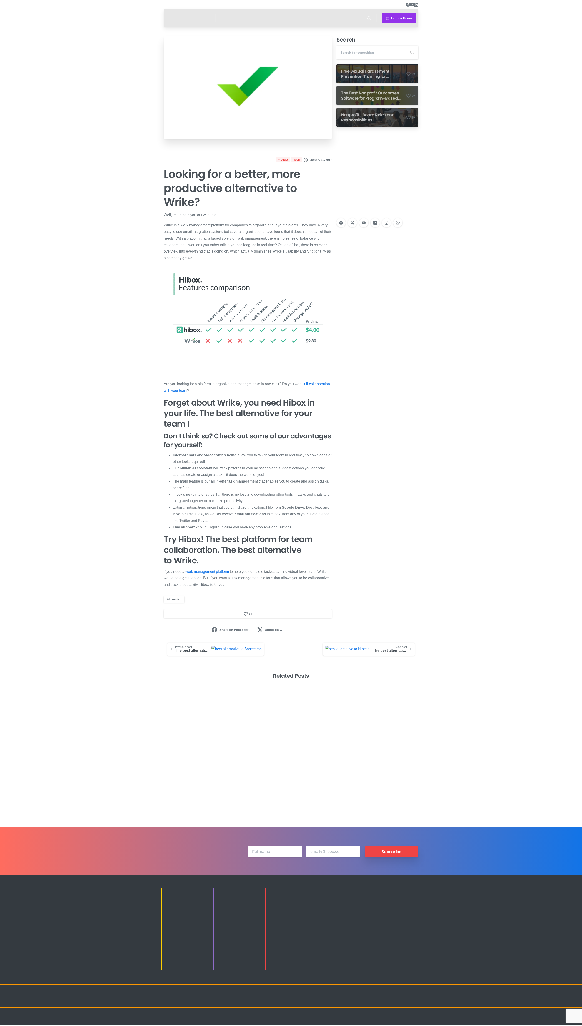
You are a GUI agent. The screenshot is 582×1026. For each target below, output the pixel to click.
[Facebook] (408, 5)
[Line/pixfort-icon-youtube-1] (395, 1000)
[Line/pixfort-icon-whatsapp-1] (413, 1000)
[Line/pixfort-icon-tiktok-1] (404, 1000)
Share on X (273, 630)
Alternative (174, 599)
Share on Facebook (234, 630)
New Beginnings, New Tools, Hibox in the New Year (258, 782)
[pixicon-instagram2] (368, 1000)
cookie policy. (323, 1021)
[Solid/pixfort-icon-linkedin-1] (386, 1000)
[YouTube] (412, 5)
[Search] (369, 18)
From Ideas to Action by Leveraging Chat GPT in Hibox (190, 779)
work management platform (207, 572)
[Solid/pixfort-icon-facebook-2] (377, 1000)
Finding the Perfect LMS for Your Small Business (323, 782)
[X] (352, 222)
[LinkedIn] (416, 5)
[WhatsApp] (397, 222)
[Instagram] (386, 222)
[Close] (338, 1021)
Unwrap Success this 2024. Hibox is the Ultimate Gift (386, 782)
